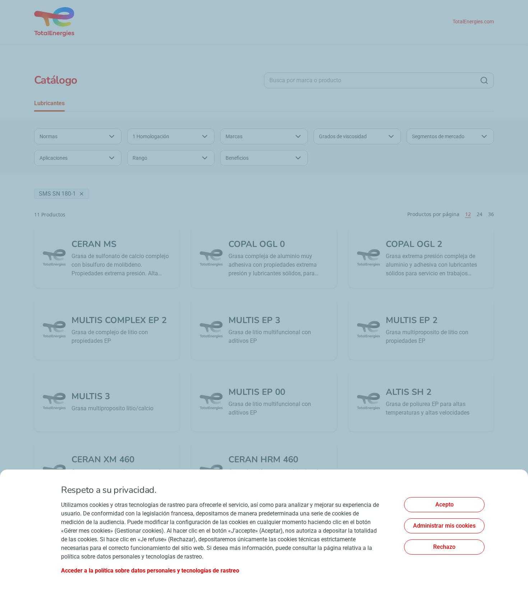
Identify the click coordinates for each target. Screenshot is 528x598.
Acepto (444, 504)
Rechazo (444, 546)
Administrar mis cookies (444, 525)
